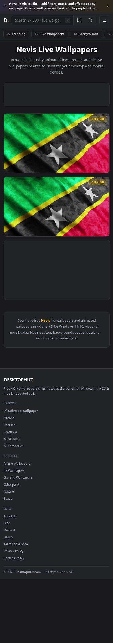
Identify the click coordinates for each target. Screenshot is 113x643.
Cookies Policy (14, 558)
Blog (7, 523)
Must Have (11, 439)
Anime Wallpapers (17, 463)
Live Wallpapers (52, 34)
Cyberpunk (11, 484)
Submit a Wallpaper (23, 411)
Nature (9, 491)
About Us (10, 516)
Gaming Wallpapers (18, 477)
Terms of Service (16, 544)
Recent (9, 418)
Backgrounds (88, 34)
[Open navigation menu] (104, 20)
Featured (10, 432)
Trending (18, 34)
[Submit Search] (90, 20)
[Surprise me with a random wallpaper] (79, 20)
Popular (9, 425)
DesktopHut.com (28, 572)
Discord (9, 530)
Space (8, 498)
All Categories (14, 446)
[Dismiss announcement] (108, 6)
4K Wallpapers (14, 470)
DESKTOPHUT (19, 380)
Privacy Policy (13, 551)
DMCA (8, 537)
